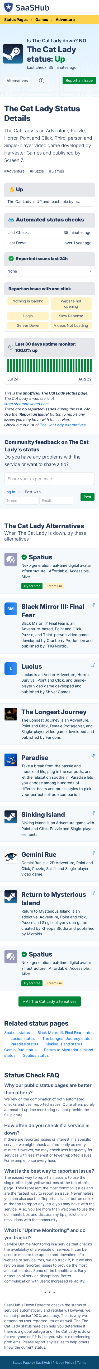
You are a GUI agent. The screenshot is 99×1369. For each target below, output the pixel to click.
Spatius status (17, 1032)
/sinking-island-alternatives (28, 809)
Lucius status (23, 1038)
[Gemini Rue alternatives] (10, 856)
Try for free (31, 586)
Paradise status (24, 1044)
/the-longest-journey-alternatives (34, 706)
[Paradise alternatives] (10, 760)
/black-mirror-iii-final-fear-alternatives (37, 601)
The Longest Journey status (67, 1038)
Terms (81, 1363)
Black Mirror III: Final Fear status (65, 1032)
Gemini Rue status (20, 1050)
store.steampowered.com (26, 403)
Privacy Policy (63, 1363)
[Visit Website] (93, 605)
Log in (10, 491)
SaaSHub (43, 1363)
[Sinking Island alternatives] (10, 816)
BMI (11, 608)
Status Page (22, 1363)
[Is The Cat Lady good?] (42, 81)
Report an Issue (79, 80)
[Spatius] (10, 559)
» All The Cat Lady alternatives (50, 1001)
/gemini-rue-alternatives (25, 849)
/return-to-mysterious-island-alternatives (41, 889)
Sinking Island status (64, 1044)
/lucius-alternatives (21, 661)
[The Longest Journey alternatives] (10, 714)
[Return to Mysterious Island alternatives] (10, 896)
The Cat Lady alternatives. (63, 425)
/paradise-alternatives (23, 752)
